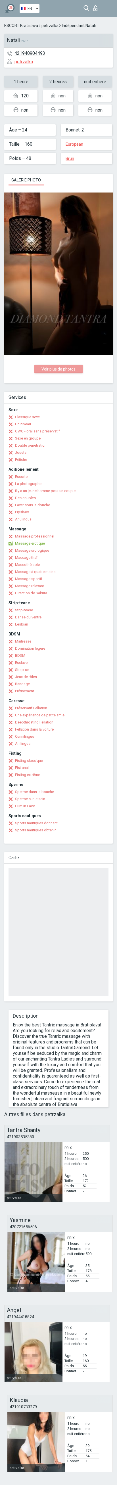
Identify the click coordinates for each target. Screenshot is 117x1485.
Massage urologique (32, 550)
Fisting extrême (27, 775)
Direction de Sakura (31, 593)
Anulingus (23, 519)
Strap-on (22, 670)
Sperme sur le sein (30, 799)
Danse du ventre (28, 617)
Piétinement (24, 691)
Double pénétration (31, 445)
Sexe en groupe (28, 438)
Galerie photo (26, 180)
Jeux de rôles (26, 677)
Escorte (21, 476)
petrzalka (49, 25)
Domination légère (30, 648)
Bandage (22, 684)
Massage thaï (26, 557)
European (74, 144)
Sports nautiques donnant (36, 823)
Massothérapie (27, 564)
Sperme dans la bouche (34, 792)
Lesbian (21, 624)
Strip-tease (24, 610)
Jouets (20, 452)
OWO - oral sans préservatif (37, 431)
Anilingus (22, 743)
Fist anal (22, 767)
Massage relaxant (29, 586)
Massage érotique (30, 543)
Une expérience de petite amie (39, 715)
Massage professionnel (34, 536)
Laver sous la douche (32, 505)
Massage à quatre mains (35, 572)
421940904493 (29, 53)
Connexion (96, 6)
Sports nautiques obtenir (35, 830)
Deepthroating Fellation (34, 722)
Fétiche (21, 459)
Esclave (21, 662)
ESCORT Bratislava (21, 25)
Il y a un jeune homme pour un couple (45, 491)
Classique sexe (27, 417)
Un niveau (23, 424)
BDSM (20, 655)
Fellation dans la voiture (34, 729)
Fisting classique (29, 760)
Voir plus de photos (58, 369)
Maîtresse (23, 641)
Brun (70, 158)
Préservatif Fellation (31, 708)
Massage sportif (28, 579)
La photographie (28, 484)
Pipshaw (22, 512)
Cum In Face (25, 806)
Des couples (25, 498)
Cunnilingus (24, 736)
